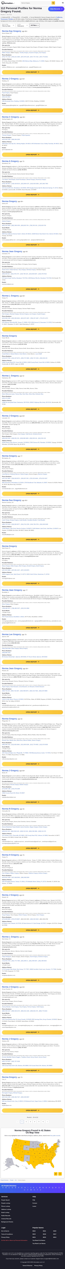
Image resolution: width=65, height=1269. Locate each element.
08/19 (34, 1234)
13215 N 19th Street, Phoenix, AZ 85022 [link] (13, 699)
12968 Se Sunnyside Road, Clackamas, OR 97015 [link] (15, 402)
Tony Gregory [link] (23, 1006)
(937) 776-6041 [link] (43, 56)
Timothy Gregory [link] (23, 52)
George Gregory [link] (14, 520)
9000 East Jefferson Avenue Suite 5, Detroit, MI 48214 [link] (16, 233)
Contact (34, 1203)
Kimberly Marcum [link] (15, 474)
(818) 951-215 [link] (15, 438)
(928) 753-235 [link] (6, 691)
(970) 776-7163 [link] (6, 56)
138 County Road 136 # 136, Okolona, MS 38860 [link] (15, 1065)
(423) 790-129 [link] (24, 274)
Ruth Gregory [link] (5, 314)
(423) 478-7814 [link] (42, 274)
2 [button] (26, 1121)
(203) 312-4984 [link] (25, 608)
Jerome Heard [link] (42, 1057)
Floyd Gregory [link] (6, 92)
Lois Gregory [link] (32, 314)
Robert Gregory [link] (23, 915)
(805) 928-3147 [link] (6, 1011)
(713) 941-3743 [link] (6, 960)
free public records (55, 1135)
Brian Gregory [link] (15, 648)
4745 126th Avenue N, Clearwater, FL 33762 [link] (40, 322)
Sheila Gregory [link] (24, 474)
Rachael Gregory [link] (14, 314)
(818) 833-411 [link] (33, 438)
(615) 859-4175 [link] (25, 183)
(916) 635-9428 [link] (44, 524)
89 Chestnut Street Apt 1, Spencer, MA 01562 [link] (14, 656)
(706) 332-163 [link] (33, 225)
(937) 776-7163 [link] (34, 56)
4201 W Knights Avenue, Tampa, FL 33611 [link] (13, 881)
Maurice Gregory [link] (42, 474)
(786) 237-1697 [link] (34, 318)
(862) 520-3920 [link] (6, 225)
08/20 (54, 1231)
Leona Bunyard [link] (23, 686)
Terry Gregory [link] (22, 269)
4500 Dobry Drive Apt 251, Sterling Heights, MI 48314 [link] (16, 143)
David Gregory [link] (40, 566)
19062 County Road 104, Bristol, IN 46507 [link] (13, 793)
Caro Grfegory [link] (6, 873)
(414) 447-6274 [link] (15, 358)
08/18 (44, 1234)
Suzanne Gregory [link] (33, 52)
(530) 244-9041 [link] (6, 97)
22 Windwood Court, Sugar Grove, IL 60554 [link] (35, 1101)
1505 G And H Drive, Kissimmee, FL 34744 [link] (37, 574)
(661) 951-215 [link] (42, 438)
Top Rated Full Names (38, 1240)
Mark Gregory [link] (22, 566)
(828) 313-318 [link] (24, 831)
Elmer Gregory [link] (6, 604)
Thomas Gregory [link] (6, 135)
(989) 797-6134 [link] (6, 524)
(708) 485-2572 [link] (6, 608)
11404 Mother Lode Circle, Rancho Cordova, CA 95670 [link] (17, 528)
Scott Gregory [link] (33, 956)
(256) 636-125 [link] (43, 358)
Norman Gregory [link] (24, 314)
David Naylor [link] (12, 179)
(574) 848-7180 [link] (6, 788)
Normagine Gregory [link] (7, 1092)
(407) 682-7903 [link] (44, 183)
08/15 (44, 1237)
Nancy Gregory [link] (6, 566)
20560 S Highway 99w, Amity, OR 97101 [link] (40, 402)
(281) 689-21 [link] (24, 960)
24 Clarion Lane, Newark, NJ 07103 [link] (11, 923)
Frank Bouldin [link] (41, 520)
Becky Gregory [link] (24, 648)
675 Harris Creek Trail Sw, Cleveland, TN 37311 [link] (15, 278)
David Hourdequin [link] (21, 179)
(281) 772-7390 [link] (15, 960)
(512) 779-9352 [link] (34, 744)
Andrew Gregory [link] (42, 873)
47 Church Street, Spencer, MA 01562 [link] (37, 656)
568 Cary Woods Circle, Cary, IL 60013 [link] (12, 1101)
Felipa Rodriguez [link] (6, 956)
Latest (34, 1206)
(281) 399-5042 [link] (42, 960)
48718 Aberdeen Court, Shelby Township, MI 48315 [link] (45, 143)
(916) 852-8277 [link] (15, 524)
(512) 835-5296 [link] (25, 744)
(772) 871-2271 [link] (44, 318)
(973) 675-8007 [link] (15, 919)
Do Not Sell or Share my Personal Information (14, 1240)
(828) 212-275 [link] (42, 831)
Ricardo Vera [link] (5, 740)
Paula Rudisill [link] (16, 827)
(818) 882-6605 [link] (24, 438)
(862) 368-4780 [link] (15, 225)
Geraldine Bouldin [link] (32, 520)
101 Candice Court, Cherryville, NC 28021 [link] (13, 835)
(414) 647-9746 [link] (6, 358)
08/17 (54, 1234)
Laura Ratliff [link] (38, 354)
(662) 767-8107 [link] (6, 1061)
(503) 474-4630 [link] (6, 398)
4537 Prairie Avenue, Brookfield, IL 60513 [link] (13, 616)
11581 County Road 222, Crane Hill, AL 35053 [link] (14, 362)
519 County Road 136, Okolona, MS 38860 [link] (40, 1065)
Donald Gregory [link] (31, 566)
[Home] (8, 3)
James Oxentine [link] (24, 827)
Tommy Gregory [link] (31, 1006)
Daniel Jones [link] (5, 269)
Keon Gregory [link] (40, 915)
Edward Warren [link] (15, 354)
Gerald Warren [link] (6, 354)
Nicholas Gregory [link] (31, 269)
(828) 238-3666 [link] (33, 831)
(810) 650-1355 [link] (6, 139)
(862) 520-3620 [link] (34, 919)
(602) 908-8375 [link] (24, 691)
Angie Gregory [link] (6, 686)
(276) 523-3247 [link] (43, 478)
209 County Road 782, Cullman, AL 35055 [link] (36, 835)
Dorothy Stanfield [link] (6, 1057)
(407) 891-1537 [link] (15, 570)
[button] (17, 1121)
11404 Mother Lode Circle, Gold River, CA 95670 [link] (45, 528)
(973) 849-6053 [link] (6, 919)
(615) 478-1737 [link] (15, 274)
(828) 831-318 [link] (6, 831)
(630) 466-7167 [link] (15, 1097)
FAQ (33, 1200)
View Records (55, 9)
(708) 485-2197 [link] (15, 608)
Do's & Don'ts (5, 1231)
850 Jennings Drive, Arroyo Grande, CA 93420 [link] (44, 1019)
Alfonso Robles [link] (27, 740)
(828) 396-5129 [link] (15, 831)
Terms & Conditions (7, 1234)
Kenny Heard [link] (34, 1057)
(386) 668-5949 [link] (25, 877)
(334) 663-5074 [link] (15, 478)
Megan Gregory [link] (34, 827)
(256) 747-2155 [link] (34, 358)
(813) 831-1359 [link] (6, 877)
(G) (16, 1180)
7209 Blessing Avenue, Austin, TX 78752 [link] (40, 753)
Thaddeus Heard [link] (25, 1057)
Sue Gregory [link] (42, 52)
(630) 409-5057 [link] (25, 1097)
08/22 (34, 1231)
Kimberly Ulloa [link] (39, 394)
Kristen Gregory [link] (43, 827)
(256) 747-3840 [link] (25, 358)
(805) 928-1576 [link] (15, 1011)
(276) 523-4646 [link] (34, 478)
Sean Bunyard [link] (14, 686)
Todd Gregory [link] (40, 1006)
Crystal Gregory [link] (41, 314)
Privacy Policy (5, 1237)
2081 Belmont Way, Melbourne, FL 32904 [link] (33, 61)
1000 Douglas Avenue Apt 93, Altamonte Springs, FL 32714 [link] (42, 187)
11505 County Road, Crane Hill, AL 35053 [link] (38, 362)
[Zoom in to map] (55, 1174)
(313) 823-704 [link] (42, 225)
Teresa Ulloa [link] (18, 394)
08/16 (34, 1237)
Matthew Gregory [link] (33, 873)
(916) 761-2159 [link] (25, 524)
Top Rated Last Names (39, 1243)
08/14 (54, 1237)
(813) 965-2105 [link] (6, 318)
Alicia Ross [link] (20, 740)
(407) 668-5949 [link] (15, 877)
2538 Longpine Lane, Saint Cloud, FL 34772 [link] (14, 574)
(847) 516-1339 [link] (6, 1097)
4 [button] (34, 1121)
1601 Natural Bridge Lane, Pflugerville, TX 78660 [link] (15, 753)
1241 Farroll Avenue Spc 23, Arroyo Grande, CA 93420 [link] (16, 1019)
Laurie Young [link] (5, 520)
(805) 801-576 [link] (34, 1011)
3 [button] (30, 1121)
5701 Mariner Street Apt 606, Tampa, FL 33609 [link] (14, 322)
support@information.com (52, 1258)
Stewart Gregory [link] (30, 179)
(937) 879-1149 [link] (25, 56)
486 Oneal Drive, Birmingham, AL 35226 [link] (13, 482)
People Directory (4, 1180)
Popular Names (38, 1228)
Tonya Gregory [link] (6, 915)
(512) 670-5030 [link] (43, 744)
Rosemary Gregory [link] (41, 179)
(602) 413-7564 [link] (34, 691)
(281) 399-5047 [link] (33, 960)
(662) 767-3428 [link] (15, 1061)
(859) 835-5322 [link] (6, 438)
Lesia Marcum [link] (6, 474)
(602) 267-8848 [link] (43, 691)
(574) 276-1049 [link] (15, 788)
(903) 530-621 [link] (6, 274)
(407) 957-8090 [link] (6, 570)
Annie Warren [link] (23, 354)
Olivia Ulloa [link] (32, 394)
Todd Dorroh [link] (29, 434)
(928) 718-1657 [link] (15, 691)
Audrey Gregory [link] (6, 221)
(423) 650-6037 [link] (33, 274)
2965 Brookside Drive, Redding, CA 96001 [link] (13, 101)
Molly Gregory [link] (14, 566)
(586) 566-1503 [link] (15, 139)
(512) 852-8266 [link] (15, 744)
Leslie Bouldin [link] (23, 520)
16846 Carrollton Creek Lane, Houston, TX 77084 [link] (43, 969)
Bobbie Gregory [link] (24, 784)
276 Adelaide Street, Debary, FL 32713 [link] (35, 881)
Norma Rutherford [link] (7, 827)
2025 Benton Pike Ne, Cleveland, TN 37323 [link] (40, 278)
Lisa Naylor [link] (5, 179)
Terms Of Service (27, 1265)
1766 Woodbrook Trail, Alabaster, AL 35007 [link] (35, 482)
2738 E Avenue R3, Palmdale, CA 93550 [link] (40, 442)
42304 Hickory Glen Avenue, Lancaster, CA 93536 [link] (15, 442)
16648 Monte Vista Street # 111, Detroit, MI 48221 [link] (45, 233)
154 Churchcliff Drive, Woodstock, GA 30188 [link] (14, 187)
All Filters (34, 25)
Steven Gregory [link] (36, 740)
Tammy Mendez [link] (6, 1006)
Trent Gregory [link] (15, 1006)
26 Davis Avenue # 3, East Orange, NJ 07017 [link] (34, 923)
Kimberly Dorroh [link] (37, 434)
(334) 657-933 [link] (25, 478)
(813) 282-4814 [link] (15, 318)
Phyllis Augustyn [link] (25, 135)
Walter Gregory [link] (6, 52)
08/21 (44, 1231)
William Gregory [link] (14, 873)
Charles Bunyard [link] (39, 686)
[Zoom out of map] (60, 1174)
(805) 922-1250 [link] (25, 1011)
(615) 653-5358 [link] (34, 183)
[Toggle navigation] (62, 3)
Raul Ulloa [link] (25, 394)
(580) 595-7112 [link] (6, 744)
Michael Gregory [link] (17, 1092)
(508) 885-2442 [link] (6, 652)
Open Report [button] (31, 72)
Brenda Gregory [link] (14, 784)
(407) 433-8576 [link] (25, 570)
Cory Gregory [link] (21, 434)
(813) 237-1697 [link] (25, 318)
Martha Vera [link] (13, 740)
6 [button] (43, 1121)
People (11, 1180)
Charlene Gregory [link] (43, 956)
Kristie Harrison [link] (14, 269)
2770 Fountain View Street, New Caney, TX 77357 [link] (15, 969)
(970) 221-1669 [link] (15, 56)
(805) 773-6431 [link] (43, 1011)
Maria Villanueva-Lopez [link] (8, 394)
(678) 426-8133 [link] (15, 183)
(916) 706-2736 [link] (34, 524)
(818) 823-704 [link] (25, 225)
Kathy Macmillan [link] (6, 648)
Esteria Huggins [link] (16, 1057)
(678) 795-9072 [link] (6, 183)
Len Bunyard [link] (31, 686)
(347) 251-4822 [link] (6, 478)
